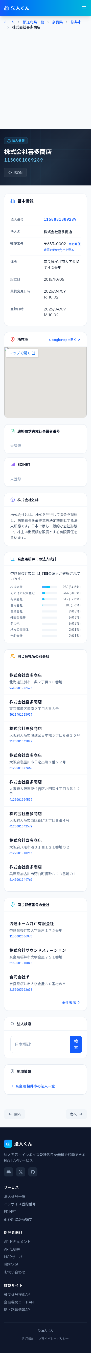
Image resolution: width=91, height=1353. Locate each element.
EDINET (10, 1211)
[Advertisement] (45, 81)
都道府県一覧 (33, 22)
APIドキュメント (17, 1241)
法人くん (20, 8)
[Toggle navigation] (84, 8)
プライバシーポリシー (53, 1339)
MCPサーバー (15, 1256)
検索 (76, 1044)
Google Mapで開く (63, 340)
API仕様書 (12, 1249)
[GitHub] (32, 1171)
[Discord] (8, 1171)
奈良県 (57, 22)
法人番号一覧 (14, 1196)
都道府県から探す (18, 1219)
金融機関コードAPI (19, 1302)
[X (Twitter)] (20, 1171)
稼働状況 (11, 1264)
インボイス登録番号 (20, 1204)
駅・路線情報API (17, 1309)
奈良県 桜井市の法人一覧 (35, 1086)
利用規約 (28, 1339)
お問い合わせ (14, 1272)
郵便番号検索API (17, 1294)
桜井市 (76, 22)
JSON (17, 172)
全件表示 (69, 1002)
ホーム (9, 22)
